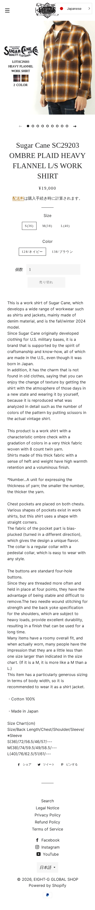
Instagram (50, 847)
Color (47, 241)
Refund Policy (47, 822)
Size (47, 215)
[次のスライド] (74, 126)
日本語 (45, 867)
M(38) (47, 226)
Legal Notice (47, 807)
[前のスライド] (20, 126)
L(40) (65, 226)
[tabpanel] (47, 67)
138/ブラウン (62, 252)
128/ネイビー (32, 252)
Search (47, 800)
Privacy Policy (48, 814)
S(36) (29, 226)
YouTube (50, 854)
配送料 (18, 198)
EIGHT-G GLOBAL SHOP (56, 879)
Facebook (50, 840)
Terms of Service (47, 829)
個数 (19, 269)
